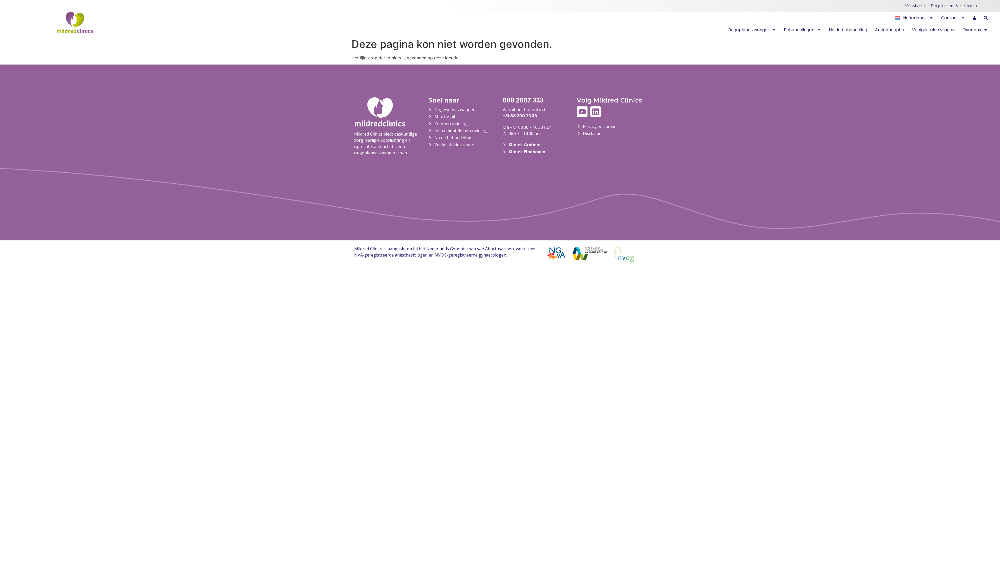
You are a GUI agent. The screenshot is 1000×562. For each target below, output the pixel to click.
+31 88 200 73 (517, 116)
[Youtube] (582, 111)
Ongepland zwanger (748, 30)
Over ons (972, 30)
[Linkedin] (595, 111)
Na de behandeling (848, 30)
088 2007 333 (523, 100)
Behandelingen (799, 30)
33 (534, 116)
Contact (949, 18)
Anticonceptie (889, 30)
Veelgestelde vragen (933, 30)
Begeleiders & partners (954, 6)
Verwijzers (915, 6)
